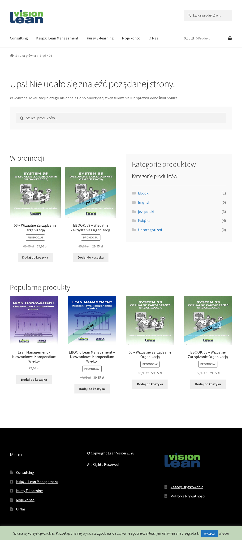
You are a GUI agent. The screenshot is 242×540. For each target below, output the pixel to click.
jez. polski (146, 211)
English (144, 202)
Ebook (143, 193)
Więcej (224, 533)
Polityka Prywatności (188, 496)
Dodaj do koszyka (35, 257)
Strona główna (25, 55)
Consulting (19, 38)
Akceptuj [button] (209, 533)
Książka (144, 220)
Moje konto (131, 38)
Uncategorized (150, 229)
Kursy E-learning (100, 38)
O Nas (153, 38)
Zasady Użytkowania (187, 486)
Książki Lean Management (57, 38)
